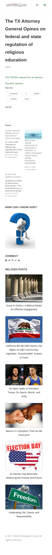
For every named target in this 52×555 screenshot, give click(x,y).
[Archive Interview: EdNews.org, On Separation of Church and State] (15, 144)
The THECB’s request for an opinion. (24, 77)
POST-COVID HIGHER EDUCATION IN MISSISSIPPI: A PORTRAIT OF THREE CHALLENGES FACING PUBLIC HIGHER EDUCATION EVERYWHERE (33, 151)
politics (8, 67)
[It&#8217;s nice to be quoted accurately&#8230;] (15, 185)
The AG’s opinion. (14, 83)
